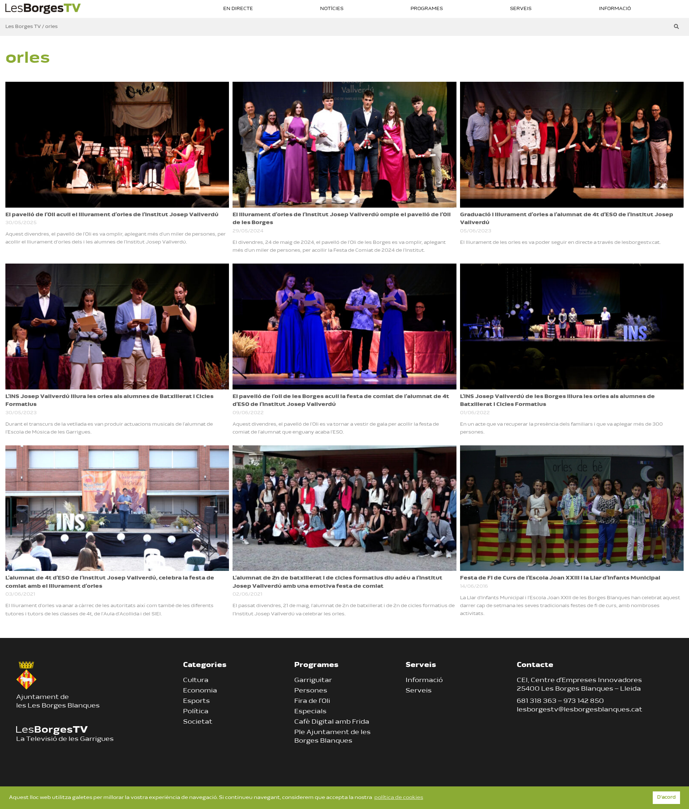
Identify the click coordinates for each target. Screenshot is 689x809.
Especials (310, 712)
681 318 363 (537, 701)
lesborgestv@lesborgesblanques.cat (579, 710)
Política (195, 712)
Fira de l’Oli (312, 701)
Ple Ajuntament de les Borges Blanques (332, 736)
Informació (615, 8)
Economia (200, 691)
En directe (238, 8)
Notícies (331, 8)
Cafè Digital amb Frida (331, 722)
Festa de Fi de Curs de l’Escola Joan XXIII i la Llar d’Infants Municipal (560, 578)
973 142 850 (583, 701)
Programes (427, 8)
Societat (197, 722)
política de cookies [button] (398, 797)
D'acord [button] (666, 797)
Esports (196, 701)
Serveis (520, 8)
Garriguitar (313, 680)
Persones (310, 691)
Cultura (195, 680)
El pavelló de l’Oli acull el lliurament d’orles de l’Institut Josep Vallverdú (112, 215)
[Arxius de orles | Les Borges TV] (43, 8)
